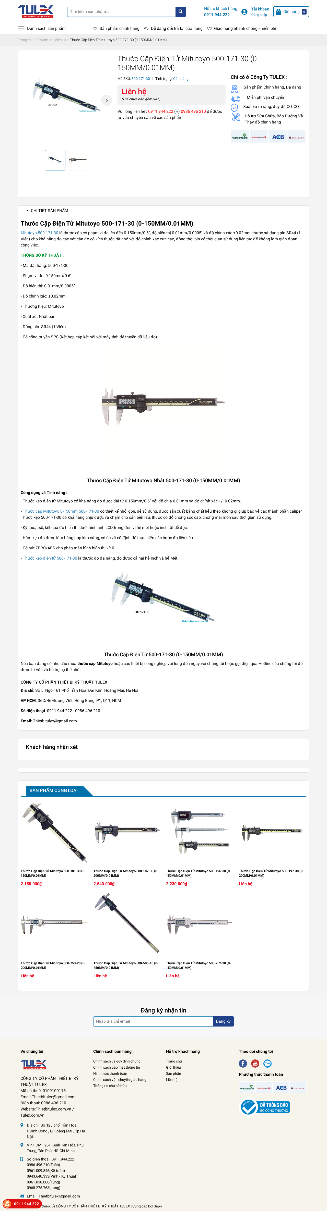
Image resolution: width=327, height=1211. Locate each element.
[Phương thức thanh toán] (268, 136)
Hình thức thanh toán (110, 1073)
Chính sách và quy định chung (117, 1061)
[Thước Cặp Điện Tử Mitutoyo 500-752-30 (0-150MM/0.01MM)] (200, 925)
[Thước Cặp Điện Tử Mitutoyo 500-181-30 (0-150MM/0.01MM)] (54, 832)
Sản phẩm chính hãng (119, 28)
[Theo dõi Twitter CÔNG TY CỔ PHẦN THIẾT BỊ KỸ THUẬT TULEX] (255, 1063)
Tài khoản (260, 9)
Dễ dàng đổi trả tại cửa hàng (177, 28)
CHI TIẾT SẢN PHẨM (49, 210)
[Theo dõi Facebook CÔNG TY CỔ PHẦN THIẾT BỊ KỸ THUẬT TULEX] (243, 1063)
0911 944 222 (26, 1204)
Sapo (158, 1206)
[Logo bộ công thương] (264, 1107)
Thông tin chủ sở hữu (110, 1086)
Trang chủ (174, 1061)
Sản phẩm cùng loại (54, 790)
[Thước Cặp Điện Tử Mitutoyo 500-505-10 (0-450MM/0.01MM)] (127, 925)
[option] (66, 100)
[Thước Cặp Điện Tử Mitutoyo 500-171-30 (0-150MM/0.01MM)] (66, 100)
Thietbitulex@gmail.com (59, 1196)
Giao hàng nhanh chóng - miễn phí (245, 28)
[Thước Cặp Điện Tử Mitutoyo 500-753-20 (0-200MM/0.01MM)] (54, 925)
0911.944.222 (217, 14)
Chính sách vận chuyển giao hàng (119, 1080)
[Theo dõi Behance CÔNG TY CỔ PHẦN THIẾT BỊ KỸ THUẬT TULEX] (267, 1063)
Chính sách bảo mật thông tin (116, 1067)
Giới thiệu (173, 1067)
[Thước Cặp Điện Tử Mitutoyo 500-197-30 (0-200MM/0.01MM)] (273, 832)
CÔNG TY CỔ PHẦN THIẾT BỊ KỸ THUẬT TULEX (93, 1206)
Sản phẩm (174, 1073)
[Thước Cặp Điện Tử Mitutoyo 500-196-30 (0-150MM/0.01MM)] (200, 832)
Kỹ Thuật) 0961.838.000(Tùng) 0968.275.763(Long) (52, 1182)
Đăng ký (223, 1021)
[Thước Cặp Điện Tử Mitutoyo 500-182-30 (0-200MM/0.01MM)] (127, 832)
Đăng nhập (259, 15)
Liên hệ (171, 1080)
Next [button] (106, 100)
